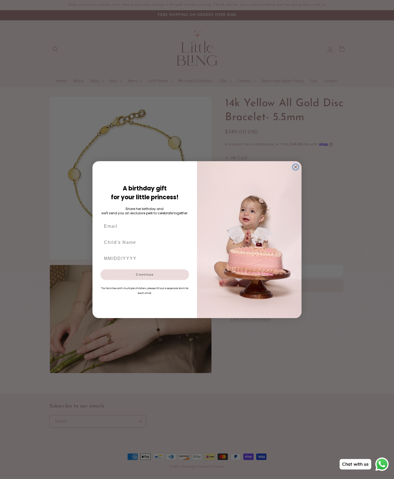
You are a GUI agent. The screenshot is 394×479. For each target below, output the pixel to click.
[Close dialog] (295, 167)
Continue (145, 275)
